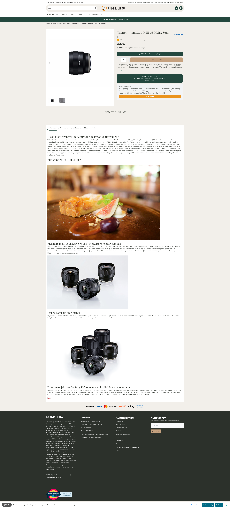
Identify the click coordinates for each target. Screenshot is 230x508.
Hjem (47, 23)
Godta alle (219, 505)
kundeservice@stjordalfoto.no (91, 437)
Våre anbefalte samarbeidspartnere (127, 447)
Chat (136, 78)
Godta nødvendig (208, 505)
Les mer (123, 71)
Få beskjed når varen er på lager (151, 54)
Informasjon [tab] (53, 128)
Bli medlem (150, 96)
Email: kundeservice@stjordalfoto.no (152, 78)
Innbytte (154, 2)
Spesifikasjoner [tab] (76, 128)
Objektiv (59, 23)
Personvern (119, 421)
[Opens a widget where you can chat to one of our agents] (7, 505)
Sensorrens (119, 440)
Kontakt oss (146, 2)
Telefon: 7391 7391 (150, 80)
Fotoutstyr (53, 23)
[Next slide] (111, 63)
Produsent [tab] (64, 128)
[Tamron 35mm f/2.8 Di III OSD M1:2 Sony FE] (80, 63)
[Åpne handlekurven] (181, 8)
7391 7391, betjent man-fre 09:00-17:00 (95, 434)
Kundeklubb (179, 2)
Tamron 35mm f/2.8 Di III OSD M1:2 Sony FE (94, 23)
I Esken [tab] (87, 128)
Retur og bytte (120, 424)
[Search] (96, 8)
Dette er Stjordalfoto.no (166, 2)
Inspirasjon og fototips (134, 2)
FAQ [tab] (93, 128)
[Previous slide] (49, 63)
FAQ (117, 450)
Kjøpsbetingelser (121, 427)
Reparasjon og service (123, 434)
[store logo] (115, 8)
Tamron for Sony (76, 23)
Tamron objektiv (66, 23)
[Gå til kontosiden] (176, 8)
